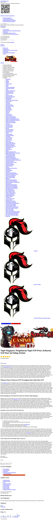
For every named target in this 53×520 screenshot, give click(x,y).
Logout (4, 53)
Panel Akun (5, 48)
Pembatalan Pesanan (16, 30)
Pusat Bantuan (6, 29)
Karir (4, 482)
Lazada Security (6, 488)
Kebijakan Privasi (6, 484)
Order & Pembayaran (7, 30)
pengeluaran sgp (16, 399)
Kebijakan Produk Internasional (9, 472)
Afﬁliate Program (6, 481)
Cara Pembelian (6, 470)
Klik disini (12, 42)
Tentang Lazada (6, 480)
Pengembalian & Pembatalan (9, 52)
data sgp (28, 432)
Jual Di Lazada (6, 487)
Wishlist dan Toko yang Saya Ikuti (10, 50)
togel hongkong (26, 424)
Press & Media (6, 486)
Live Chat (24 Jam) (14, 34)
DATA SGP (3, 26)
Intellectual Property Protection (9, 489)
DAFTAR (3, 45)
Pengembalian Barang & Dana (9, 33)
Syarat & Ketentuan (7, 483)
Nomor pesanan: (4, 38)
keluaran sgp (6, 382)
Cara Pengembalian (7, 473)
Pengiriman (5, 31)
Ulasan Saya (5, 51)
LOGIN (2, 44)
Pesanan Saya (6, 49)
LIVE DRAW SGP (5, 1)
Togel (5, 363)
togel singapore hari (7, 366)
